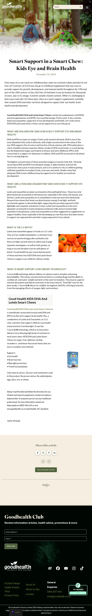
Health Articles (12, 587)
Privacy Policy (12, 595)
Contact (30, 594)
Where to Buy (33, 589)
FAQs (7, 591)
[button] (87, 7)
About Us (30, 584)
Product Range (12, 583)
